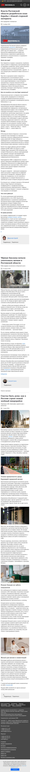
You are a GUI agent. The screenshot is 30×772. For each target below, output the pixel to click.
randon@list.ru (4, 739)
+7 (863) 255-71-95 (5, 728)
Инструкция (14, 703)
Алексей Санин (12, 381)
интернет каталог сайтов (14, 217)
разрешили (7, 369)
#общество (4, 374)
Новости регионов (16, 706)
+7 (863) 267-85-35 (5, 736)
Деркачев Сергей (13, 238)
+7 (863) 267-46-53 (5, 737)
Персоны (21, 703)
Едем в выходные (5, 703)
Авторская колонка (20, 704)
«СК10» (10, 436)
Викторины (11, 704)
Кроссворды (4, 704)
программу (12, 47)
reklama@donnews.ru (6, 731)
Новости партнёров (5, 706)
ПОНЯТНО (15, 769)
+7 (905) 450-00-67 (5, 730)
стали (23, 343)
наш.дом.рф (9, 685)
